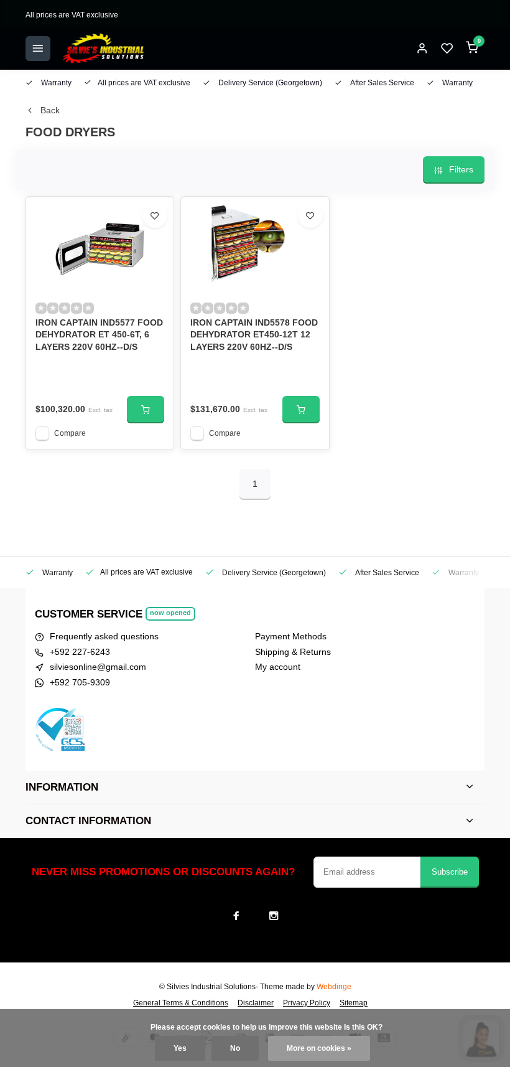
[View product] (145, 409)
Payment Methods (291, 636)
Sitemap (354, 1003)
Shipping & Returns (293, 652)
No (235, 1048)
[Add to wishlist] (154, 215)
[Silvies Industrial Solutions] (103, 48)
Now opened (170, 612)
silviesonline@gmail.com (98, 667)
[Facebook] (236, 915)
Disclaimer (256, 1003)
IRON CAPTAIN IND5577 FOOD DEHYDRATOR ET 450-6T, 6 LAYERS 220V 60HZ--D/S (99, 334)
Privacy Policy (306, 1003)
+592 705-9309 (80, 682)
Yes (180, 1048)
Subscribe (450, 872)
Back (50, 110)
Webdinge (334, 986)
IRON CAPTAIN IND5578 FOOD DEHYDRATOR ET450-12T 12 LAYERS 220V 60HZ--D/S (254, 334)
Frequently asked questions (104, 636)
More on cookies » (319, 1048)
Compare (70, 433)
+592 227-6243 (80, 652)
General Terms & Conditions (180, 1003)
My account (277, 667)
